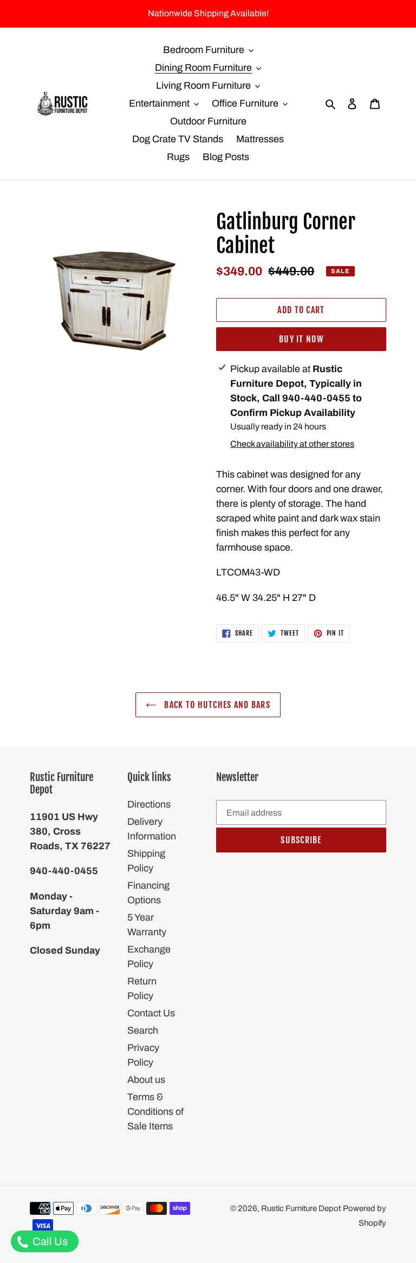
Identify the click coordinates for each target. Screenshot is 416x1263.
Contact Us (151, 1013)
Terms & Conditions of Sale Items (155, 1112)
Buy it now (301, 339)
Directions (149, 804)
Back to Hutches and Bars (216, 704)
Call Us (49, 1241)
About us (146, 1079)
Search (142, 1030)
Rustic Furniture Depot (301, 1208)
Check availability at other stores (292, 443)
